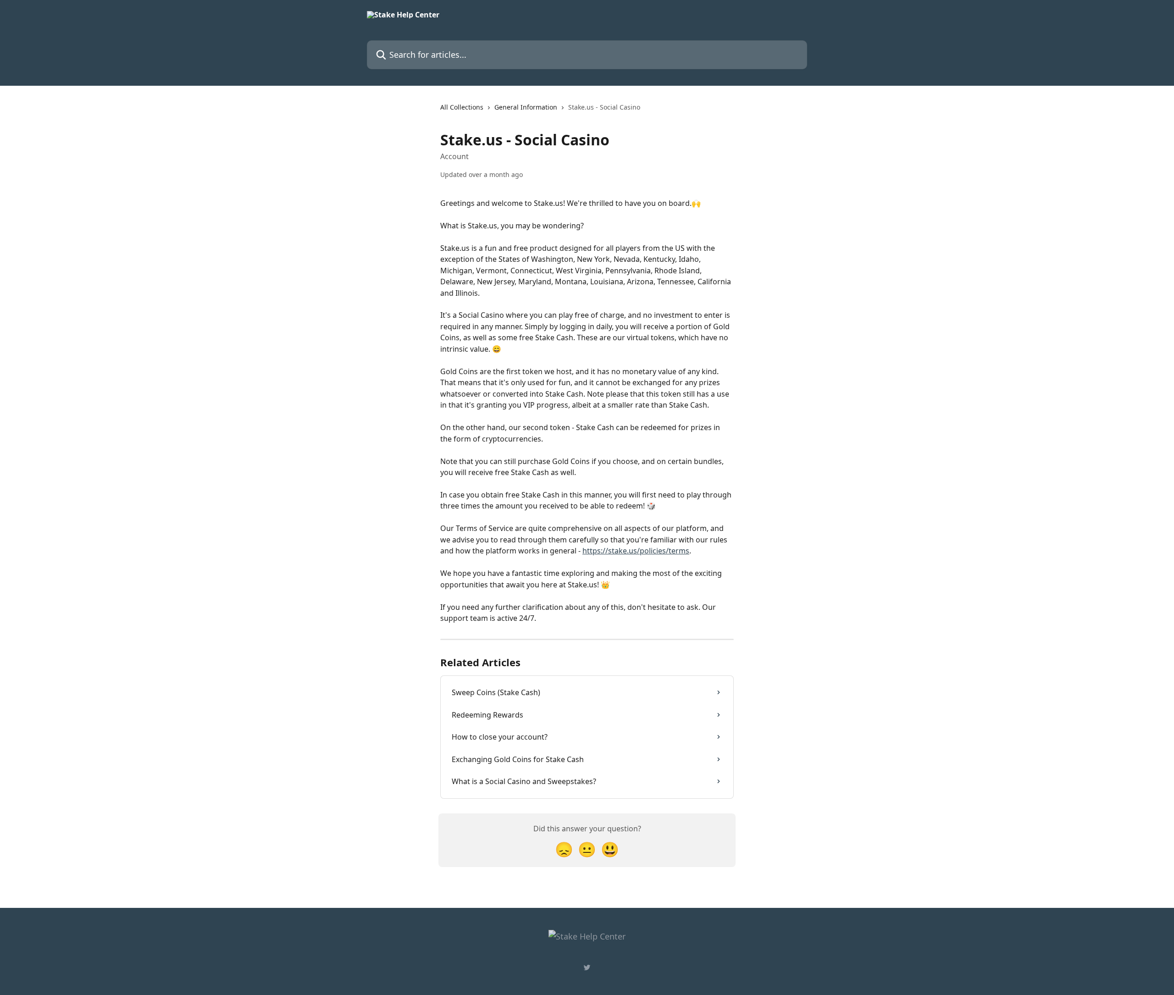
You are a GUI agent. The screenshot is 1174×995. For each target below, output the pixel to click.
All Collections (461, 107)
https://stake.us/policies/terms (635, 551)
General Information (525, 107)
